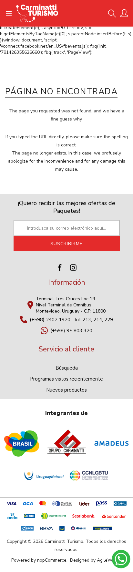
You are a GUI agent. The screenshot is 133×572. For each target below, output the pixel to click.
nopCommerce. (52, 560)
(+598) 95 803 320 (71, 330)
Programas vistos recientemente (66, 379)
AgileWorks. (109, 560)
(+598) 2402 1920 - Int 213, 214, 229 (71, 319)
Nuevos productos (66, 390)
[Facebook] (60, 267)
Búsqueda (67, 368)
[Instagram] (73, 267)
